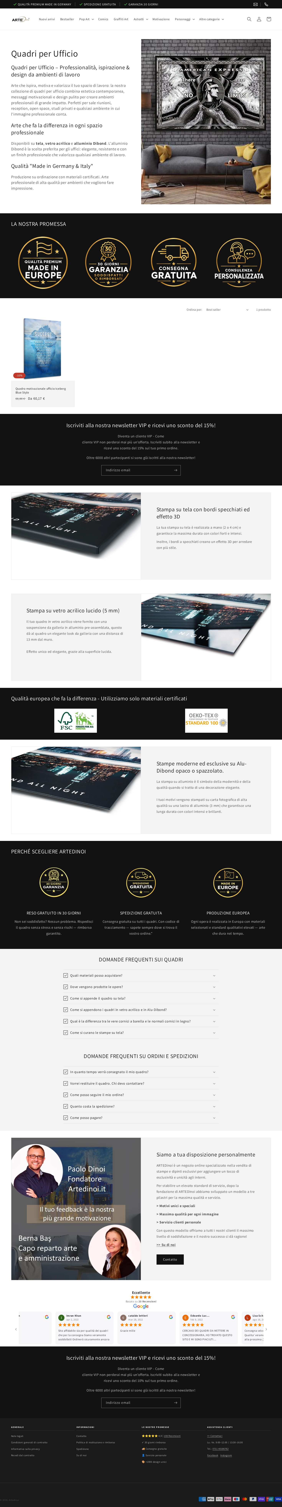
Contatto (170, 1259)
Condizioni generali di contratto (29, 1442)
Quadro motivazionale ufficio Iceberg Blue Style (41, 390)
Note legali (17, 1436)
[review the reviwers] (71, 1318)
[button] (86, 19)
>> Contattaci (215, 1436)
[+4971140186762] (266, 5)
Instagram (226, 1455)
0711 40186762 (221, 1448)
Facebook (212, 1455)
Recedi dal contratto (23, 1455)
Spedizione (82, 1449)
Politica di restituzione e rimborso (95, 1442)
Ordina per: (194, 310)
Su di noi (81, 1455)
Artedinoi (14, 1500)
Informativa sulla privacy (25, 1449)
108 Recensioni (172, 1436)
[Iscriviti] (176, 470)
